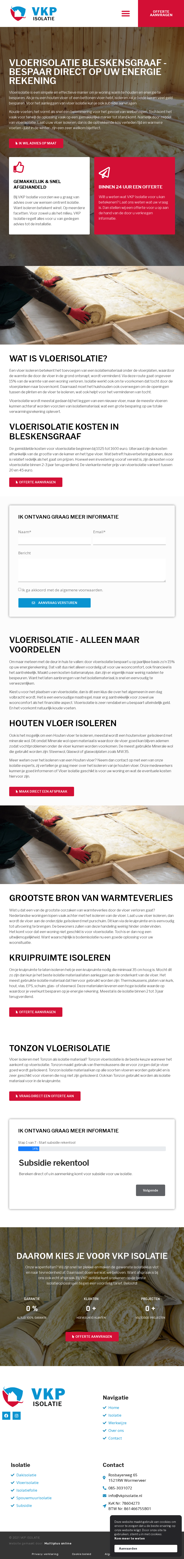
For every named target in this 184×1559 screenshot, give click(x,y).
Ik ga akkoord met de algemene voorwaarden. (62, 590)
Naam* (24, 531)
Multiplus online (58, 1543)
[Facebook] (6, 1416)
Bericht (24, 552)
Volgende (150, 1190)
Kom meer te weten (129, 1538)
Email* (99, 531)
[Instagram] (17, 1416)
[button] (125, 13)
